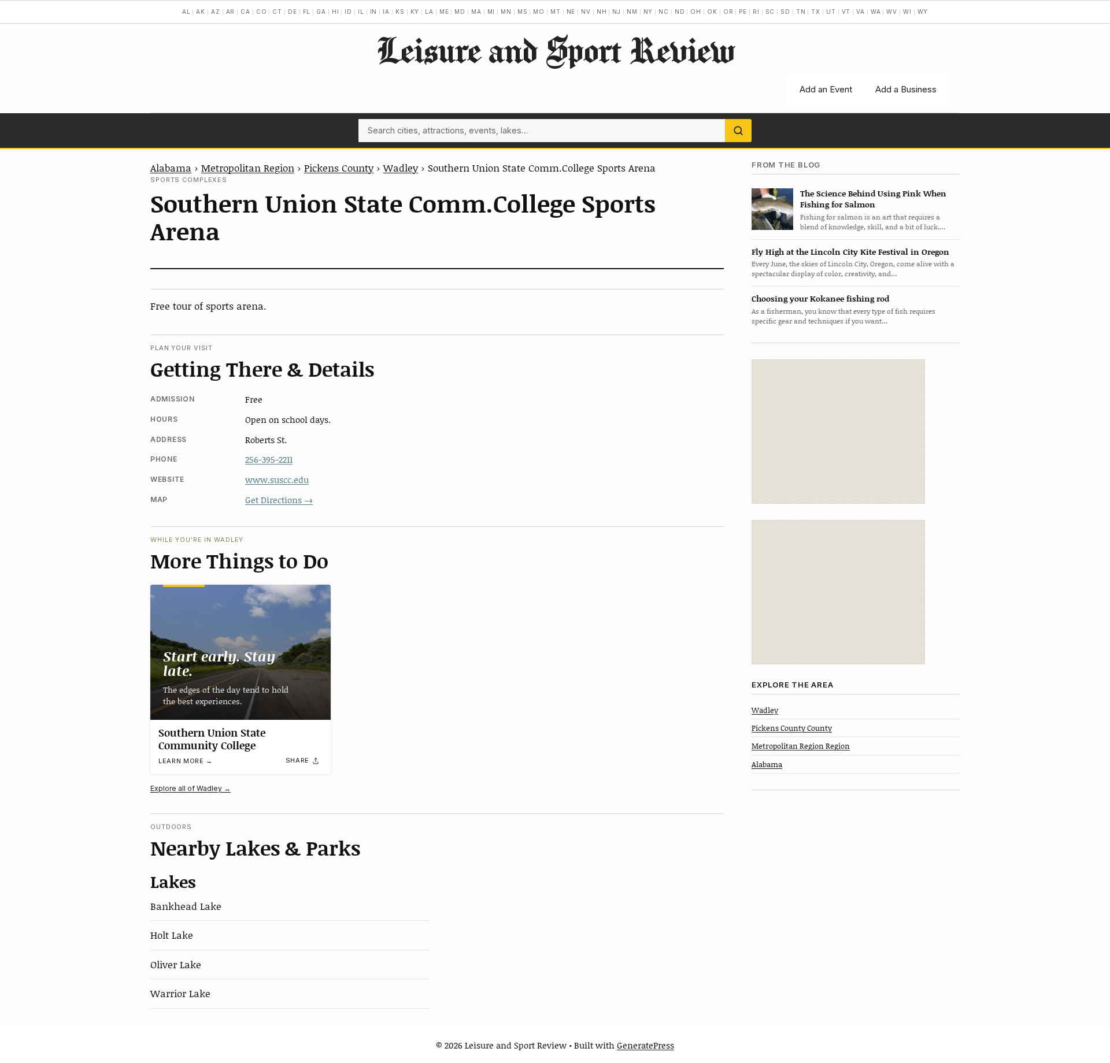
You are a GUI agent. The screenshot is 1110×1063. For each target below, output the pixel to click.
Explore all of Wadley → (190, 788)
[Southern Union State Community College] (240, 652)
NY (648, 11)
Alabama (170, 167)
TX (815, 11)
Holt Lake (171, 935)
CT (277, 11)
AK (200, 11)
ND (680, 11)
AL (186, 11)
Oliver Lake (175, 964)
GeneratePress (645, 1045)
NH (602, 11)
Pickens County (338, 167)
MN (506, 11)
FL (307, 11)
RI (756, 11)
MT (555, 11)
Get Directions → (279, 499)
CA (245, 11)
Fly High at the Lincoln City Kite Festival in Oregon (850, 252)
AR (230, 11)
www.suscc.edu (277, 479)
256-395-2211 (269, 459)
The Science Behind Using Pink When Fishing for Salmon (873, 198)
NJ (616, 11)
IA (386, 11)
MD (459, 11)
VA (860, 11)
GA (321, 11)
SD (785, 11)
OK (712, 11)
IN (374, 11)
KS (400, 11)
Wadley (400, 167)
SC (770, 11)
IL (361, 11)
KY (415, 11)
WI (907, 11)
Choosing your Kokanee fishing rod (820, 298)
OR (728, 11)
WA (876, 11)
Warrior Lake (180, 993)
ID (348, 11)
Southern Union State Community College (211, 739)
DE (292, 11)
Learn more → (185, 761)
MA (476, 11)
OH (695, 11)
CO (261, 11)
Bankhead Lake (185, 906)
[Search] (738, 130)
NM (632, 11)
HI (335, 11)
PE (743, 11)
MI (491, 11)
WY (922, 11)
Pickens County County (792, 728)
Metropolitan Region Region (801, 746)
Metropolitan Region (247, 167)
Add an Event (826, 89)
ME (444, 11)
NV (586, 11)
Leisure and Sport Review (555, 50)
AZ (215, 11)
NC (663, 11)
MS (522, 11)
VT (846, 11)
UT (831, 11)
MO (539, 11)
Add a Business (906, 89)
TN (801, 11)
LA (429, 11)
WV (891, 11)
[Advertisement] (838, 431)
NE (571, 11)
